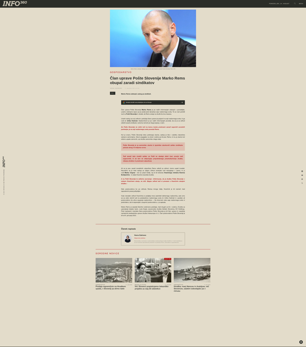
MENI (301, 3)
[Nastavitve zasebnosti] (301, 342)
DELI (112, 93)
